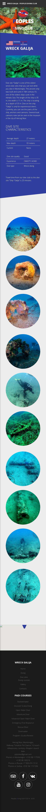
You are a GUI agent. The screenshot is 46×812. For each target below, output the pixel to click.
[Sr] (24, 42)
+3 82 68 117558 (33, 757)
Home (23, 668)
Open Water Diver (23, 710)
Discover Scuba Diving (23, 706)
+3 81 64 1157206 (30, 766)
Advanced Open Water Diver (23, 718)
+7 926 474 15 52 (30, 763)
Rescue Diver (23, 727)
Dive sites (24, 677)
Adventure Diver (23, 714)
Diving (23, 673)
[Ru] (16, 42)
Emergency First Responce (23, 723)
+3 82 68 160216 (23, 760)
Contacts (23, 688)
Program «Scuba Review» (23, 735)
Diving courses (24, 680)
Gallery (23, 684)
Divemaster (23, 731)
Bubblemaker (23, 701)
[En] (9, 42)
